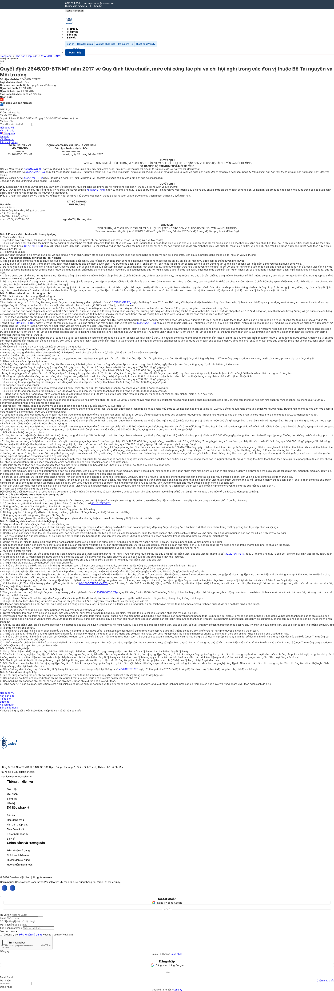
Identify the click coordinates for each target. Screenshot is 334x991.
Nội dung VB (7, 127)
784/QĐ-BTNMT (96, 189)
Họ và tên (5, 914)
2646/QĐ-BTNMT (51, 55)
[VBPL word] (1, 106)
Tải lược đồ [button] (6, 121)
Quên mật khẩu (325, 980)
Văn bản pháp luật (105, 43)
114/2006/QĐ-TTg (107, 592)
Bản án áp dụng (9, 142)
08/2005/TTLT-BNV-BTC (93, 583)
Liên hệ (98, 6)
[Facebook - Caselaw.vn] (4, 888)
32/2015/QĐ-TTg (35, 171)
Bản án (70, 43)
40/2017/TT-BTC (33, 177)
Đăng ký (177, 989)
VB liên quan (7, 139)
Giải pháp (12, 793)
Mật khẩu (5, 924)
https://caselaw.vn (47, 881)
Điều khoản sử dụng (18, 850)
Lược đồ (4, 136)
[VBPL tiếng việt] (1, 99)
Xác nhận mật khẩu (11, 927)
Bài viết (71, 37)
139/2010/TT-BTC (234, 553)
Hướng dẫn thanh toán (20, 864)
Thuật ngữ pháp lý (17, 833)
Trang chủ (5, 55)
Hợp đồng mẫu (85, 43)
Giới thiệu (12, 789)
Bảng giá (12, 798)
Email (3, 917)
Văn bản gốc (7, 130)
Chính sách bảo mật (18, 855)
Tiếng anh (9, 133)
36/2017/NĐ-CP (33, 168)
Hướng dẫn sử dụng (76, 6)
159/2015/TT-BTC (24, 322)
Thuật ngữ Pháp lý (145, 43)
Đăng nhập (176, 954)
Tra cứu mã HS (125, 43)
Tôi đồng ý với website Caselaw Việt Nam (37, 934)
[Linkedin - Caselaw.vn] (12, 888)
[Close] (0, 896)
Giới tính (4, 931)
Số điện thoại (7, 921)
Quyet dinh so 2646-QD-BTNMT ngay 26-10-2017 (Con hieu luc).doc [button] (39, 118)
